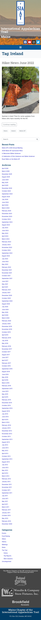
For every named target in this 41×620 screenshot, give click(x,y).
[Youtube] (29, 42)
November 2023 (7, 216)
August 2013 (6, 442)
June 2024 (5, 202)
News (3, 547)
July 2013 (5, 445)
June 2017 (5, 357)
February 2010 (6, 521)
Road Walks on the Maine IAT (11, 159)
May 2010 (5, 518)
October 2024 (6, 191)
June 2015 (5, 391)
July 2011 (5, 495)
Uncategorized (6, 561)
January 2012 (6, 481)
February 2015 (6, 400)
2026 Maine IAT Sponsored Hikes (12, 150)
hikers (5, 131)
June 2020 (5, 309)
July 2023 (5, 227)
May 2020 (5, 312)
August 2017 (6, 354)
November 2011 (7, 487)
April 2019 (5, 335)
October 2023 (6, 219)
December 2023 (7, 213)
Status (6, 553)
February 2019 (6, 338)
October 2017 (6, 352)
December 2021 (7, 270)
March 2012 (5, 476)
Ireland (13, 131)
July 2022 (5, 259)
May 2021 (5, 284)
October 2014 (6, 405)
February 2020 (6, 321)
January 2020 (6, 323)
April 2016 (5, 380)
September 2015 (7, 388)
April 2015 (5, 397)
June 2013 (5, 448)
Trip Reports (7, 556)
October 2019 (6, 332)
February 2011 (6, 510)
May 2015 (5, 394)
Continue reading (9, 124)
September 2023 (7, 222)
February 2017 (6, 363)
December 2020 (7, 295)
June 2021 (5, 281)
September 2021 (7, 278)
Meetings (5, 544)
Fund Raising (6, 536)
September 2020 (7, 301)
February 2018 (6, 346)
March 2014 (5, 422)
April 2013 (5, 453)
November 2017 (7, 349)
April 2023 (5, 236)
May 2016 (5, 377)
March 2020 (5, 318)
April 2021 (5, 287)
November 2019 (7, 329)
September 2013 (7, 439)
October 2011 (6, 490)
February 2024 (6, 210)
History (4, 541)
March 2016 (5, 383)
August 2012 (6, 462)
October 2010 (6, 515)
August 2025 (6, 177)
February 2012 (6, 479)
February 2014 (6, 425)
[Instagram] (34, 42)
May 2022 (5, 264)
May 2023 (5, 233)
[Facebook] (25, 42)
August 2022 (6, 256)
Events (4, 533)
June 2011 (5, 498)
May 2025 (5, 182)
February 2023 (6, 242)
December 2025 (7, 174)
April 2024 (5, 205)
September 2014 (7, 408)
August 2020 (6, 304)
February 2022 (6, 267)
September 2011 (7, 493)
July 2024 (5, 199)
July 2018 (5, 340)
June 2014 (5, 416)
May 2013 (5, 450)
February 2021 (6, 290)
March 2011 (5, 507)
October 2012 (6, 456)
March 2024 (5, 208)
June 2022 (5, 261)
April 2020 (5, 315)
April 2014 (5, 419)
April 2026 (5, 168)
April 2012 (5, 473)
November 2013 (7, 433)
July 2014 (5, 414)
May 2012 (5, 470)
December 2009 (7, 524)
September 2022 (7, 253)
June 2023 (5, 230)
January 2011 (6, 512)
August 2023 (6, 225)
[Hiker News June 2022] (20, 90)
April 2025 (5, 185)
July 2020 (5, 306)
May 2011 (5, 501)
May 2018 (5, 343)
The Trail (4, 550)
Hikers (4, 539)
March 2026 (5, 171)
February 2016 (6, 385)
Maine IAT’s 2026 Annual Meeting (12, 148)
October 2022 (6, 250)
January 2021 (6, 292)
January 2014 (6, 428)
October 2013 (6, 436)
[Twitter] (38, 42)
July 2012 (5, 464)
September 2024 (7, 194)
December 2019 (7, 326)
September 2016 (7, 369)
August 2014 (6, 411)
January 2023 (6, 244)
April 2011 (5, 504)
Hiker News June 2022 (18, 63)
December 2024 (7, 188)
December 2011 (7, 484)
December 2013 (7, 431)
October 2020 (6, 298)
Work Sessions (8, 558)
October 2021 (6, 275)
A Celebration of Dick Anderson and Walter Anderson (18, 156)
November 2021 (7, 273)
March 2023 (5, 239)
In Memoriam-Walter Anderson (11, 153)
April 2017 (5, 360)
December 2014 (7, 402)
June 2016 (5, 374)
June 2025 (5, 179)
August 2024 (6, 196)
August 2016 (6, 371)
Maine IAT (22, 131)
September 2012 (7, 459)
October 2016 (6, 366)
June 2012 (5, 467)
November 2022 (7, 247)
